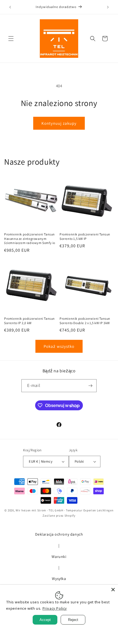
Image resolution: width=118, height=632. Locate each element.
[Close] (113, 589)
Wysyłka (59, 578)
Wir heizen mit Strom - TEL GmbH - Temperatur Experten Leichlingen (65, 510)
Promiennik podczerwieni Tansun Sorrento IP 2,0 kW (29, 320)
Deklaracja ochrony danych (59, 534)
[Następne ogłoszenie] (108, 7)
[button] (11, 38)
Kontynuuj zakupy (59, 123)
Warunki (59, 556)
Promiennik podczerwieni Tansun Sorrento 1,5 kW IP (85, 236)
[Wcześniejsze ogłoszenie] (10, 7)
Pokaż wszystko (59, 346)
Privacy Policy (55, 608)
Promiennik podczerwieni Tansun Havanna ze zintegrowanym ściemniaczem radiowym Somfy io (29, 238)
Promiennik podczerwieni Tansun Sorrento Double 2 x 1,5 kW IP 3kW (85, 320)
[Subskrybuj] (90, 385)
